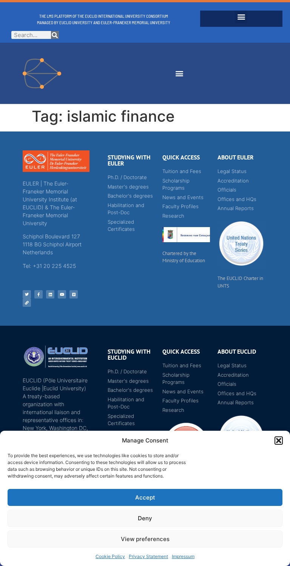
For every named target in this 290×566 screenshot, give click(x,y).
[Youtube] (62, 294)
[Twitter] (27, 294)
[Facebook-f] (38, 294)
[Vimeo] (73, 294)
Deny (145, 518)
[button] (278, 440)
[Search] (55, 35)
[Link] (27, 302)
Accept (145, 497)
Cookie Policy (110, 556)
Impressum (183, 556)
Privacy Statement (148, 556)
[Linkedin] (50, 294)
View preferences (145, 539)
